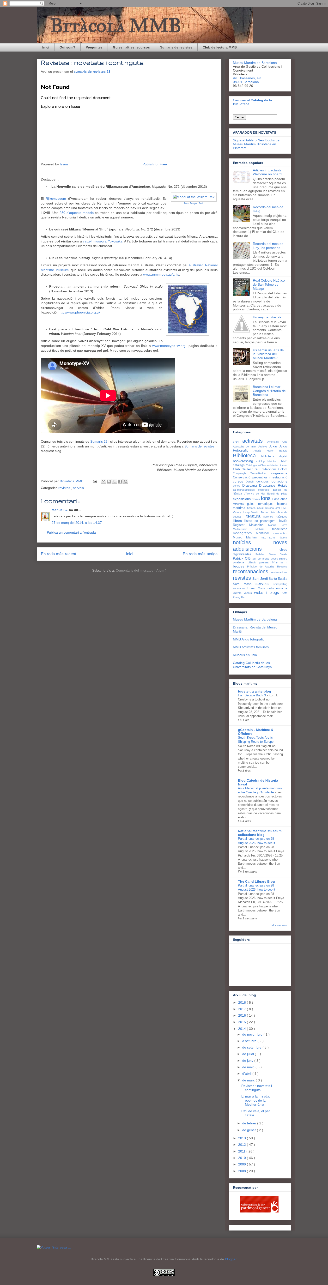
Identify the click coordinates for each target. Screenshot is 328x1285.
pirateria (240, 562)
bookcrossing (244, 461)
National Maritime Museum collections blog (259, 833)
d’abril (247, 1073)
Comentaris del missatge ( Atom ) (141, 570)
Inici (45, 47)
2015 (242, 1022)
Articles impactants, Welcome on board (267, 172)
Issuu (64, 164)
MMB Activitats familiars (251, 647)
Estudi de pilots (277, 493)
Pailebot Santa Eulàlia (271, 554)
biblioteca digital (274, 456)
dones (237, 485)
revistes (64, 488)
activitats (254, 441)
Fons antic (279, 499)
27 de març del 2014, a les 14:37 (77, 523)
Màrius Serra (277, 525)
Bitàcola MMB (115, 25)
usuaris (281, 588)
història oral (273, 508)
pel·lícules (264, 558)
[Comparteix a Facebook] (120, 481)
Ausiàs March (266, 450)
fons (266, 498)
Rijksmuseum (56, 198)
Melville (263, 529)
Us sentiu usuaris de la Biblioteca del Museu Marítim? (268, 354)
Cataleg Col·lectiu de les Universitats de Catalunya (252, 665)
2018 (242, 1002)
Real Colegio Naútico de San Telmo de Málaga (269, 284)
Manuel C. (60, 510)
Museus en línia (245, 655)
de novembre (252, 1034)
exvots (256, 499)
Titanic (252, 588)
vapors (249, 592)
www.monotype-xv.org (169, 346)
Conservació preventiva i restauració (260, 477)
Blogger (231, 1259)
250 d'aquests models (77, 213)
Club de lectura (246, 469)
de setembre (252, 1047)
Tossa (262, 588)
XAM (284, 592)
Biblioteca (247, 455)
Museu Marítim (247, 537)
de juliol (248, 1054)
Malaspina (258, 525)
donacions (279, 481)
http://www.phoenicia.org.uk (79, 312)
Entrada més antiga (200, 554)
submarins (240, 588)
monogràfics (244, 533)
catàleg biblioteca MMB (271, 461)
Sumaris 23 (99, 441)
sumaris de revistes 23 (92, 71)
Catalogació (253, 465)
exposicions (242, 499)
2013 (242, 1138)
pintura (283, 558)
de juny (248, 1060)
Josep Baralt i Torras (256, 512)
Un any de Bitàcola (267, 317)
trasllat (271, 588)
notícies (253, 542)
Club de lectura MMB (220, 47)
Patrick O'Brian (245, 558)
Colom (282, 469)
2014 (242, 1029)
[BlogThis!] (109, 481)
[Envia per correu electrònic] (103, 481)
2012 (242, 1144)
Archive (263, 446)
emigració (265, 489)
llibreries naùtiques (275, 516)
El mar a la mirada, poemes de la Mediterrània (255, 1100)
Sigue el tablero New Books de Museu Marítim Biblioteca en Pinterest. (256, 144)
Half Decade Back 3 (252, 695)
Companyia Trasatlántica (251, 473)
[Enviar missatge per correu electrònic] (94, 481)
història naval (256, 508)
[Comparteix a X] (114, 481)
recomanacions (252, 571)
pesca (275, 558)
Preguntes (94, 47)
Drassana (250, 485)
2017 (242, 1009)
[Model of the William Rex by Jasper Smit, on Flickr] (194, 197)
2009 (242, 1164)
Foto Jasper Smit (194, 203)
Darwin (251, 481)
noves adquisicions (260, 545)
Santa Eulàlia (278, 578)
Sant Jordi (260, 578)
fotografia (240, 503)
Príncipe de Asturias (262, 566)
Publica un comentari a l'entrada (71, 532)
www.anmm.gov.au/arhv (161, 274)
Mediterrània (244, 529)
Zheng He (238, 597)
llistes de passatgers (261, 521)
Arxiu (274, 446)
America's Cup (277, 441)
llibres (238, 521)
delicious (264, 481)
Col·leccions (269, 469)
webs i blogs (268, 592)
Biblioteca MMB (72, 481)
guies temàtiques (262, 504)
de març (249, 1080)
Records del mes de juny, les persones (268, 246)
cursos (239, 481)
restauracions (279, 572)
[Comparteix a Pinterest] (125, 481)
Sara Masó (244, 584)
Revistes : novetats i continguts (256, 1088)
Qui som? (67, 47)
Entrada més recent (58, 554)
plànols (254, 562)
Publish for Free (155, 164)
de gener (249, 1130)
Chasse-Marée (269, 465)
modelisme (279, 529)
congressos (278, 473)
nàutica (283, 537)
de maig (248, 1067)
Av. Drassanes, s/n (247, 78)
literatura (254, 516)
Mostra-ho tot (279, 925)
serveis (78, 488)
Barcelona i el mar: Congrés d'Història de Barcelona (269, 391)
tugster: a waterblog (254, 691)
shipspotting (280, 584)
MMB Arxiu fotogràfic (248, 639)
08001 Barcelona (246, 82)
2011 (242, 1151)
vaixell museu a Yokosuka (102, 241)
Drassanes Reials (273, 485)
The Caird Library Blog (256, 881)
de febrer (249, 1123)
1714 (237, 441)
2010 (242, 1158)
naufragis (270, 537)
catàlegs (239, 465)
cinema (283, 465)
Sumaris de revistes (176, 47)
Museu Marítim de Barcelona (255, 63)
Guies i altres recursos (131, 47)
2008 (242, 1171)
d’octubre (249, 1041)
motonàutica (280, 533)
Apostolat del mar (245, 446)
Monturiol (264, 533)
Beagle (283, 450)
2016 (242, 1015)
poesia (265, 562)
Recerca (282, 566)
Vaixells (238, 592)
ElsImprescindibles (245, 489)
